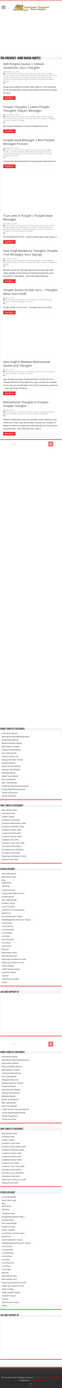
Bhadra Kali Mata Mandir (12, 743)
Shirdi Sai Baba (8, 966)
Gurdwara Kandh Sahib (11, 833)
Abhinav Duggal (36, 1380)
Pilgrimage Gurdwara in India (14, 856)
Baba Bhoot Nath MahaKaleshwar (15, 737)
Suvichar (5, 976)
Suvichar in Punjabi (38, 79)
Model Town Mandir (10, 776)
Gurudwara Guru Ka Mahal (13, 850)
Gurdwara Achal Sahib (11, 820)
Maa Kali (5, 949)
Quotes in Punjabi (10, 79)
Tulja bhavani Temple (10, 979)
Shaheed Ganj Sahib (10, 859)
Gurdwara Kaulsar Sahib (12, 836)
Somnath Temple (9, 972)
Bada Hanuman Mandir (11, 766)
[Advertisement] (31, 32)
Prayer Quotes (47, 77)
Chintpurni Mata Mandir (11, 750)
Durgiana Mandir (9, 763)
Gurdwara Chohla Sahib (11, 830)
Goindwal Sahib (8, 813)
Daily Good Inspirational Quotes (37, 225)
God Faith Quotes (31, 300)
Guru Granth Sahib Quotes (26, 76)
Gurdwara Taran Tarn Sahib (13, 843)
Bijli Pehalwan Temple (11, 746)
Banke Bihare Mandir (10, 740)
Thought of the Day (44, 154)
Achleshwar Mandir (10, 733)
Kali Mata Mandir (9, 773)
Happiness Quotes (47, 412)
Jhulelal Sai (6, 913)
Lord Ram (6, 936)
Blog (4, 880)
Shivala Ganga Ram (9, 793)
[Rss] (31, 1384)
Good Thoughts (8, 906)
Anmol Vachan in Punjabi (14, 74)
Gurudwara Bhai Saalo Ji (12, 846)
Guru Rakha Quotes (44, 76)
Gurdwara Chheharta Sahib (13, 826)
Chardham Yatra (8, 890)
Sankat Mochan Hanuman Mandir (15, 786)
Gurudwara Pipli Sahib (11, 853)
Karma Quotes (16, 229)
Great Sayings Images (33, 74)
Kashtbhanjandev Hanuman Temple (16, 920)
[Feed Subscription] (61, 58)
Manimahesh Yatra (9, 953)
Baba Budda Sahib (9, 810)
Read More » (9, 98)
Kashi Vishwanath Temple (12, 916)
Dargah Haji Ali (8, 897)
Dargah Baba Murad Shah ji (13, 893)
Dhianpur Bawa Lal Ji (10, 756)
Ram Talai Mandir (9, 779)
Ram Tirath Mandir (9, 783)
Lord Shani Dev (8, 939)
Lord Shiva (6, 943)
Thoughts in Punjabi (17, 120)
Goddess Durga (8, 903)
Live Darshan (7, 923)
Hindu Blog (6, 883)
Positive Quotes (15, 77)
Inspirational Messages (34, 152)
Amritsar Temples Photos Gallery (46, 1377)
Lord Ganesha (7, 926)
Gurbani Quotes (9, 76)
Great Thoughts (47, 74)
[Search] (50, 444)
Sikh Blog (5, 886)
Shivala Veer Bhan (9, 796)
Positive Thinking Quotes (31, 77)
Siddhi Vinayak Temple (11, 969)
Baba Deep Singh (9, 877)
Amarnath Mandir (9, 874)
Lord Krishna (7, 933)
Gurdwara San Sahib (10, 840)
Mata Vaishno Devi (9, 956)
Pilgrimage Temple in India (13, 962)
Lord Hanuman (8, 930)
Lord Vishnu (6, 946)
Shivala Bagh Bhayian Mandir (14, 789)
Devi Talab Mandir (9, 753)
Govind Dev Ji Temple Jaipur (13, 910)
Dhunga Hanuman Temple (12, 760)
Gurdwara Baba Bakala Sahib (14, 823)
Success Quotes (16, 154)
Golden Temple (8, 817)
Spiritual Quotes (24, 79)
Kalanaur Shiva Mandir (11, 770)
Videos (4, 982)
